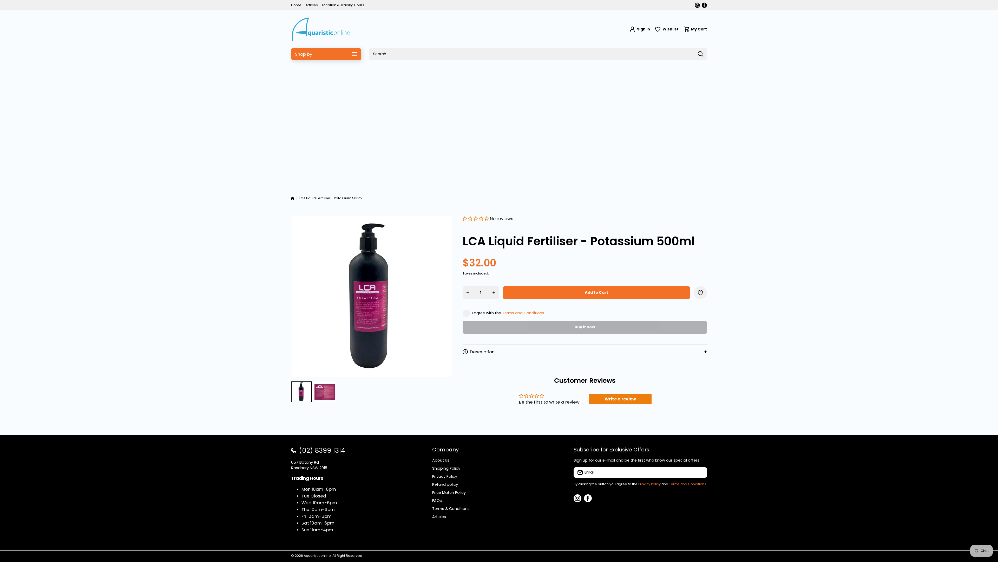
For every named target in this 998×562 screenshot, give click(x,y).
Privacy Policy (649, 484)
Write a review (620, 399)
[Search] (700, 54)
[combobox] (538, 54)
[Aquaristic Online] (321, 29)
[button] (695, 29)
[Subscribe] (700, 472)
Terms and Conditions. (523, 313)
